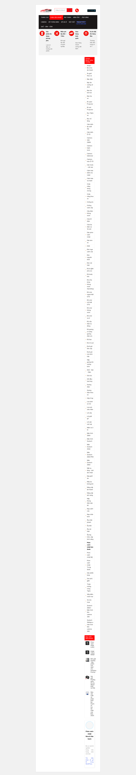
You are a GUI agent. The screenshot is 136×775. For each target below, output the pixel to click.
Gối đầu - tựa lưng (90, 380)
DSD (88, 246)
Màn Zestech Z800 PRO (90, 455)
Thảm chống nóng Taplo (89, 587)
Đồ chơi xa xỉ (89, 317)
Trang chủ (45, 17)
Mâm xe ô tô (90, 429)
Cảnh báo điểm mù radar (90, 173)
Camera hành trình (89, 148)
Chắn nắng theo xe (90, 196)
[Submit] (69, 10)
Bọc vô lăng (89, 120)
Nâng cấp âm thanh (90, 488)
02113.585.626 (81, 24)
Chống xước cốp (90, 207)
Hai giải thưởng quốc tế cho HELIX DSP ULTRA (93, 682)
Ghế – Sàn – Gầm (46, 27)
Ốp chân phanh (89, 521)
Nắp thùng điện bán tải (90, 502)
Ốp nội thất (89, 530)
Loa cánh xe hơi (90, 403)
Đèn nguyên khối (89, 257)
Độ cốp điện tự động (89, 324)
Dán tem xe (89, 241)
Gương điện (89, 386)
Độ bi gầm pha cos (90, 270)
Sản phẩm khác (90, 574)
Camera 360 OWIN (89, 140)
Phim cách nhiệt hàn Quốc (90, 546)
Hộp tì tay (90, 398)
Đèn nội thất (89, 264)
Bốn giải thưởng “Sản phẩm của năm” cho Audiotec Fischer (93, 665)
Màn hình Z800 (90, 434)
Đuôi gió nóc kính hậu (90, 354)
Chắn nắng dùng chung (89, 187)
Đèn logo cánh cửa (90, 251)
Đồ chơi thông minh (89, 310)
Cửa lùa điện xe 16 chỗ (89, 227)
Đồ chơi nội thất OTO (89, 302)
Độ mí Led (90, 343)
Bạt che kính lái (89, 92)
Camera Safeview (90, 155)
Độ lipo (89, 339)
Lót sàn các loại (89, 423)
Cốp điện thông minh (90, 213)
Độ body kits (89, 275)
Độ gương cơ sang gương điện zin (90, 332)
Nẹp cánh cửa (90, 510)
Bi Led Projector (90, 108)
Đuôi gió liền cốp (89, 347)
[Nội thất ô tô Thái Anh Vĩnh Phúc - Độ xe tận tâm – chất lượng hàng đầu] (46, 10)
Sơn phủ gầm (89, 580)
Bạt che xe (89, 97)
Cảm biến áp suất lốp (90, 126)
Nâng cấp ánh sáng (90, 494)
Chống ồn (90, 202)
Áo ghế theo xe (89, 75)
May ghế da (90, 477)
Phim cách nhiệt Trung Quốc (89, 565)
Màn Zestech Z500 (89, 447)
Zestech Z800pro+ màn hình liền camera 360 (90, 625)
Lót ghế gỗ (89, 417)
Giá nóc (89, 375)
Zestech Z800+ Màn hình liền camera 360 (90, 611)
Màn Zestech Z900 (89, 462)
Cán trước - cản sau (90, 166)
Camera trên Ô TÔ (90, 160)
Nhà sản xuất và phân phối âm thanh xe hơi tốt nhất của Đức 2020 (92, 703)
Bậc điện (90, 79)
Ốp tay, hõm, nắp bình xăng (90, 537)
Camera (43, 22)
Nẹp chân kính (90, 515)
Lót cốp (89, 413)
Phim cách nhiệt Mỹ (90, 555)
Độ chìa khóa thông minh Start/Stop (90, 284)
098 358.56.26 (81, 22)
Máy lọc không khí (90, 483)
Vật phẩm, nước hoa (90, 595)
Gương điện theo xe (90, 392)
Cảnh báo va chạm (90, 180)
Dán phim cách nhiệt (90, 235)
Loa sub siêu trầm (90, 408)
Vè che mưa (89, 601)
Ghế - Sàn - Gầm (90, 371)
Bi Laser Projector (90, 103)
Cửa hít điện (89, 220)
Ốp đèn (89, 526)
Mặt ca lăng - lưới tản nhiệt (90, 470)
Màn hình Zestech (90, 440)
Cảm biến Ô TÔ (90, 133)
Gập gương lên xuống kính (90, 363)
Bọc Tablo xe (90, 114)
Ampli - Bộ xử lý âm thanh (90, 68)
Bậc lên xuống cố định (90, 85)
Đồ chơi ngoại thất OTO (90, 294)
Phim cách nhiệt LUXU (92, 644)
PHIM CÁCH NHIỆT (93, 653)
